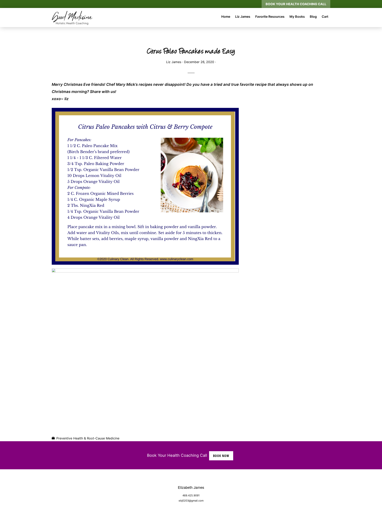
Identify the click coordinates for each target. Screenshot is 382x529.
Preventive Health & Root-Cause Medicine (87, 438)
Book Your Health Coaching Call (296, 4)
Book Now (221, 456)
